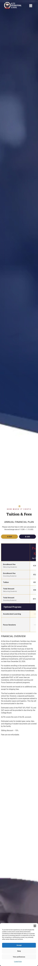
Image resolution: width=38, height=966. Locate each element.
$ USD (27, 537)
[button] (35, 926)
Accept (19, 945)
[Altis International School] (15, 5)
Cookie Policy (18, 961)
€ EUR (9, 537)
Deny (19, 951)
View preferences (19, 957)
